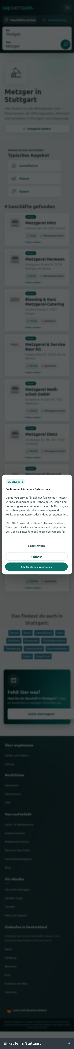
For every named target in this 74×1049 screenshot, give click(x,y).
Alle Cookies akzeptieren (36, 566)
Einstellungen (36, 545)
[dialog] (37, 524)
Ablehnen (36, 556)
